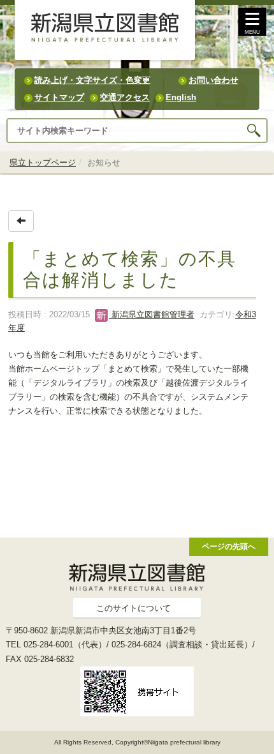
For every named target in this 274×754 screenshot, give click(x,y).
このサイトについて (133, 608)
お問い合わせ (213, 80)
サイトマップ (59, 97)
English (181, 97)
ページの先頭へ (229, 546)
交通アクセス (125, 97)
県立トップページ (43, 162)
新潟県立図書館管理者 (151, 314)
